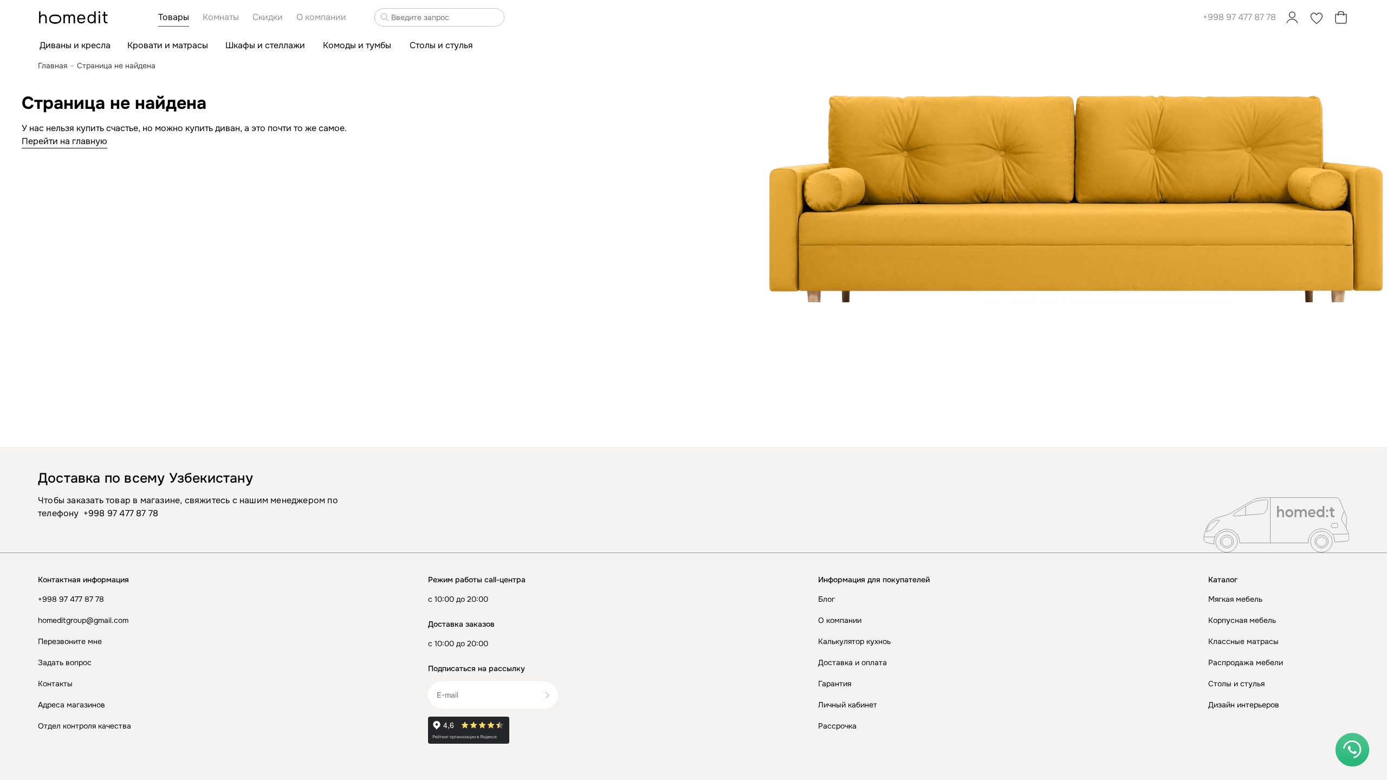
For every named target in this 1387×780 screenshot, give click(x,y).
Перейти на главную (64, 141)
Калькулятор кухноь (854, 641)
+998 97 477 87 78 (1239, 17)
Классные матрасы (1243, 641)
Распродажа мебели (1245, 662)
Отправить (551, 694)
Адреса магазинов (71, 705)
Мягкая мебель (1235, 599)
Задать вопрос (65, 662)
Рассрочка (837, 726)
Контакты (55, 683)
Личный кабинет (847, 705)
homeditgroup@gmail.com (83, 620)
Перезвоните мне (70, 641)
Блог (826, 599)
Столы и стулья (1236, 683)
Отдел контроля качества (84, 726)
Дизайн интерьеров (1243, 705)
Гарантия (834, 683)
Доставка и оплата (852, 662)
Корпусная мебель (1242, 620)
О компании (839, 620)
